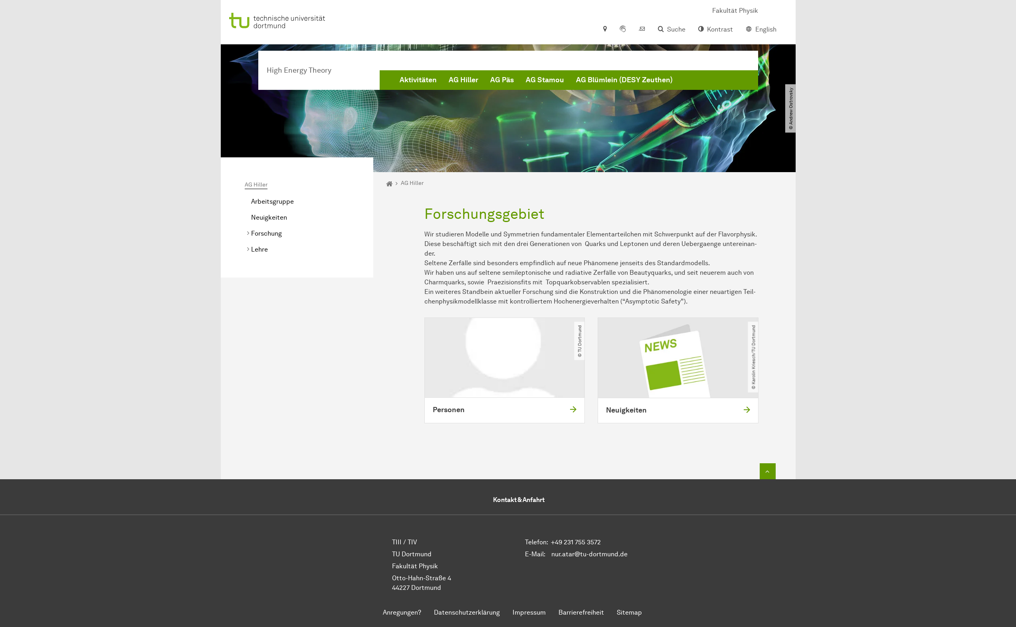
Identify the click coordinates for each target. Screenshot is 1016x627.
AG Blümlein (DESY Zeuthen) (624, 79)
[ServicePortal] (622, 29)
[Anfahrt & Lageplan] (604, 29)
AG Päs (502, 79)
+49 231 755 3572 (576, 542)
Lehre (259, 249)
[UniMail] (642, 29)
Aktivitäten (418, 79)
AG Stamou (545, 79)
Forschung (266, 233)
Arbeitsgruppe (272, 201)
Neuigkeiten (269, 217)
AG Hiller (463, 79)
